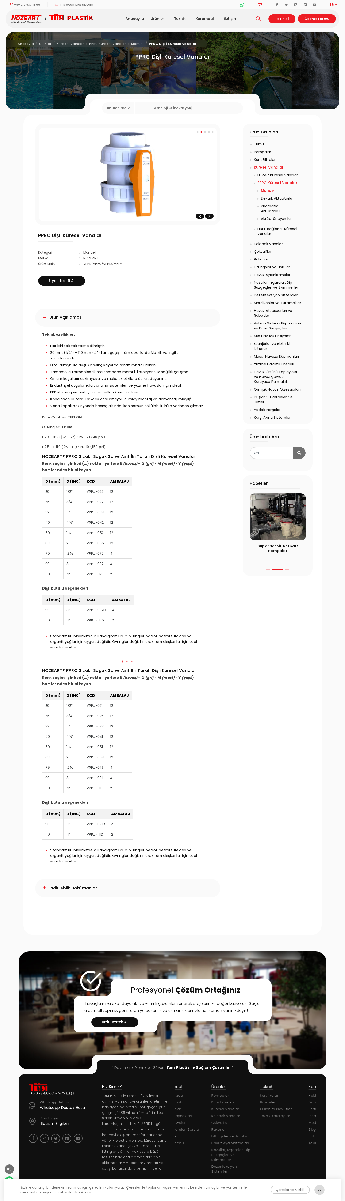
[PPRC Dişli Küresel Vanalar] (128, 174)
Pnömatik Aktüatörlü (270, 208)
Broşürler (232, 1102)
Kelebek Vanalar (268, 243)
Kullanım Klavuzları (240, 1109)
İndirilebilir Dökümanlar (73, 888)
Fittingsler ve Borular (272, 266)
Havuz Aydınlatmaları (272, 274)
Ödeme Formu (316, 18)
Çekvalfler (263, 251)
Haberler (280, 1136)
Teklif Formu (282, 1143)
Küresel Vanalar (70, 43)
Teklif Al (282, 18)
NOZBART (90, 258)
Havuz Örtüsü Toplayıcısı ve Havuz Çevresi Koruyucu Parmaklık (275, 376)
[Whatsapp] (242, 4)
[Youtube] (314, 4)
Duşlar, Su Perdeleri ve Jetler (273, 399)
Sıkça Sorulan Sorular (291, 1129)
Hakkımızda (282, 1095)
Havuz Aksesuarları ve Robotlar (273, 313)
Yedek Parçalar (267, 409)
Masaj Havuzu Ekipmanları (276, 356)
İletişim (231, 18)
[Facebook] (277, 4)
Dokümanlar (283, 1102)
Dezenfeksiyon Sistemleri (276, 295)
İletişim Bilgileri (55, 1123)
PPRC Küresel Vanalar (107, 43)
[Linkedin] (305, 4)
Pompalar (262, 151)
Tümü (259, 144)
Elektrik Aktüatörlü (276, 198)
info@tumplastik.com (76, 5)
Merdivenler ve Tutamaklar (277, 302)
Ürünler (157, 18)
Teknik (180, 18)
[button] (268, 569)
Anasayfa (135, 18)
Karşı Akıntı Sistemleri (272, 417)
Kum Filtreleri (265, 159)
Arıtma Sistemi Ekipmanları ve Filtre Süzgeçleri (277, 326)
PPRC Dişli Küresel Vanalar (173, 43)
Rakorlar (261, 259)
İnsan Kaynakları (287, 1116)
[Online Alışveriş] (259, 4)
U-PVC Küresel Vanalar (277, 175)
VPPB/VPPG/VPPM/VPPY (102, 263)
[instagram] (44, 1138)
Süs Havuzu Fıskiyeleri (272, 335)
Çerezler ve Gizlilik (290, 1189)
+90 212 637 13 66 (27, 5)
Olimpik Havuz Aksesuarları (277, 389)
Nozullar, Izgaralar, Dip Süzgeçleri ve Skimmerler (276, 285)
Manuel (137, 43)
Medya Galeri (284, 1122)
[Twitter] (286, 4)
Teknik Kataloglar (239, 1116)
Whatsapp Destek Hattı (62, 1107)
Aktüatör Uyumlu (276, 218)
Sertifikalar (233, 1095)
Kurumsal (205, 18)
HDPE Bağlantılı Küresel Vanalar (277, 231)
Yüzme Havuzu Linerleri (274, 363)
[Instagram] (295, 4)
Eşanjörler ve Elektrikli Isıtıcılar (272, 346)
